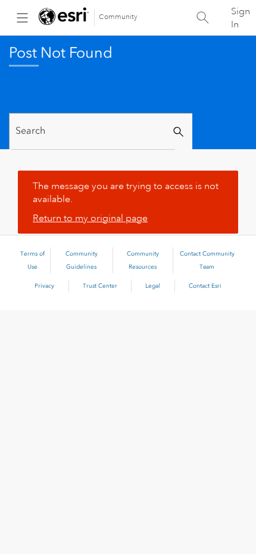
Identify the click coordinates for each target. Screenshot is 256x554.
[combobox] (93, 131)
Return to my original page (90, 218)
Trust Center (100, 285)
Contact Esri (205, 285)
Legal (152, 285)
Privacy (44, 285)
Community (118, 16)
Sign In (240, 17)
